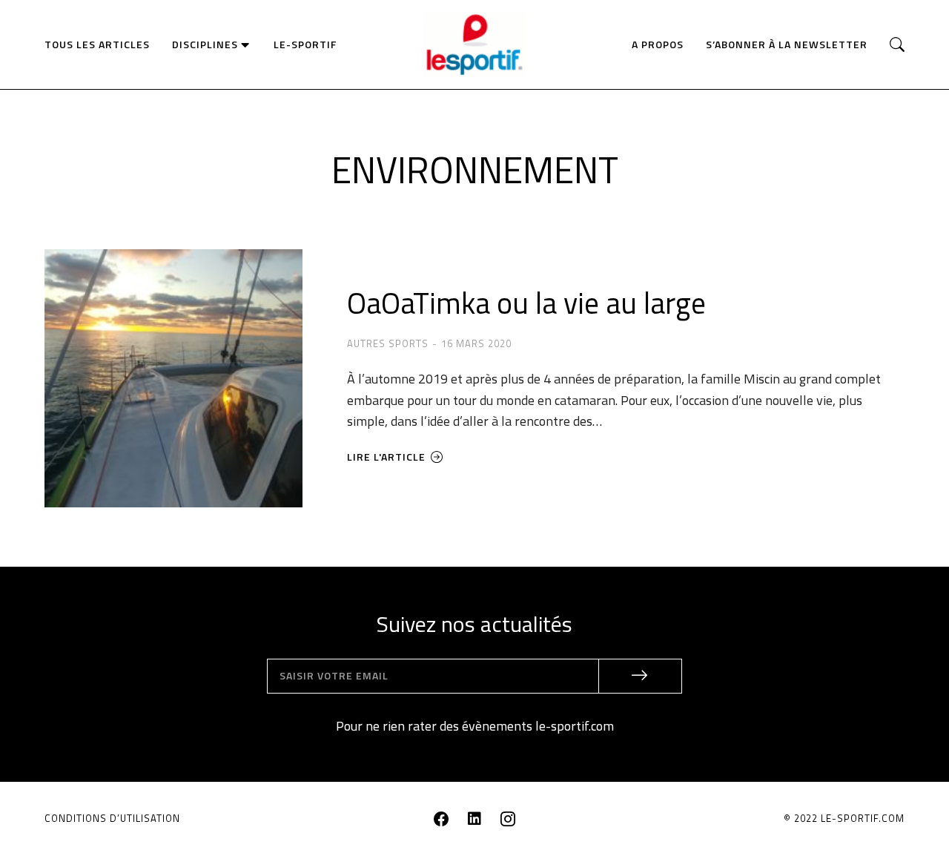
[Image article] (173, 378)
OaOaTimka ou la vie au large (526, 303)
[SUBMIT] (640, 676)
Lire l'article (386, 457)
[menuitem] (97, 44)
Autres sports (388, 343)
